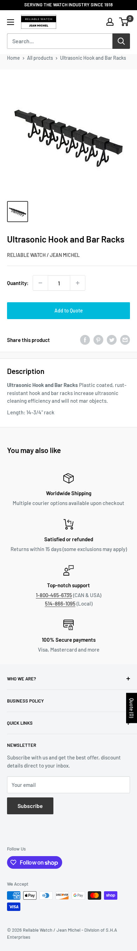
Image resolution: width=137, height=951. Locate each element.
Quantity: (17, 283)
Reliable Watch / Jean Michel (43, 255)
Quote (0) (132, 708)
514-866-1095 (60, 603)
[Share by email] (125, 340)
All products (40, 58)
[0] (124, 22)
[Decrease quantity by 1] (40, 283)
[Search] (121, 41)
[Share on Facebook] (85, 340)
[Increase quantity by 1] (77, 283)
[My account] (109, 22)
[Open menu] (10, 22)
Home (13, 58)
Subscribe (30, 805)
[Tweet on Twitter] (112, 340)
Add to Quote (68, 310)
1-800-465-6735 (54, 595)
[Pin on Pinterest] (98, 340)
